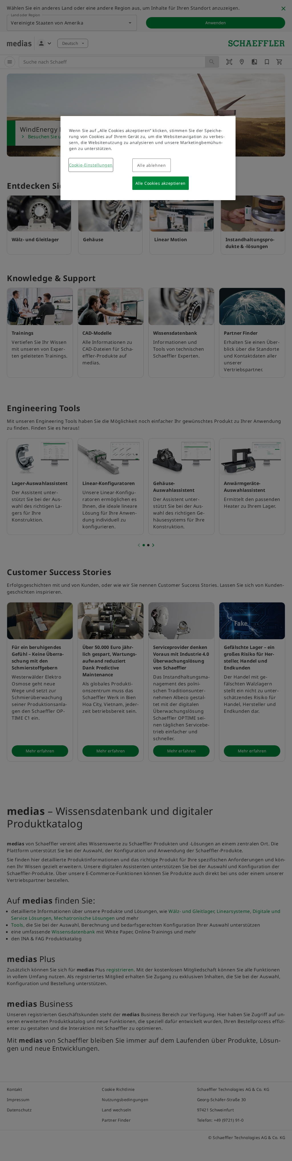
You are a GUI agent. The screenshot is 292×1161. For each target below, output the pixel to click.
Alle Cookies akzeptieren (160, 183)
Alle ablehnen (151, 165)
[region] (148, 158)
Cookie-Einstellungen (91, 165)
